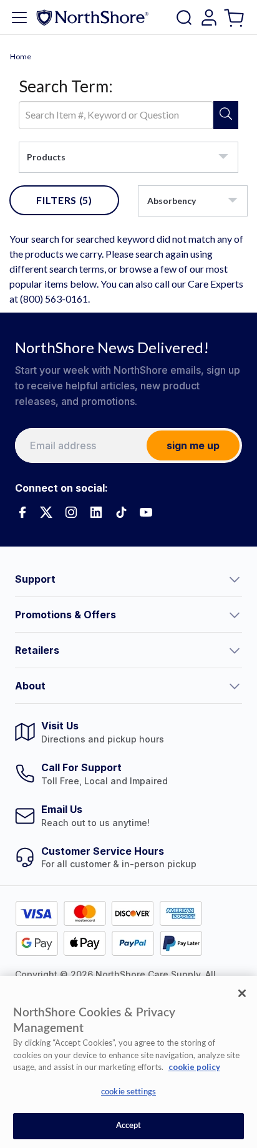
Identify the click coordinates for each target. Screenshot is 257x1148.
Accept (129, 1126)
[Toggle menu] (19, 17)
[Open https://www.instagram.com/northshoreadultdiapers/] (71, 512)
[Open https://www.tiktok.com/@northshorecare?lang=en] (121, 512)
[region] (128, 1062)
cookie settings (128, 1092)
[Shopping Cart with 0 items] (235, 17)
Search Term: (66, 86)
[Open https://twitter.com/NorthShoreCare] (46, 512)
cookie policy (194, 1067)
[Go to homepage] (92, 17)
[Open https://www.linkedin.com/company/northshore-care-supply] (96, 512)
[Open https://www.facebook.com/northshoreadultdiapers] (21, 512)
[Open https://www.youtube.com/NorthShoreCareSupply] (146, 512)
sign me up (193, 445)
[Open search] (184, 17)
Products (46, 157)
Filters (64, 200)
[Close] (242, 993)
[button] (128, 579)
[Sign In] (209, 17)
